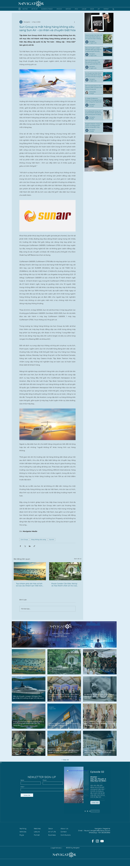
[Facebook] (93, 841)
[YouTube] (102, 841)
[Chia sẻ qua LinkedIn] (30, 546)
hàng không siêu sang (38, 539)
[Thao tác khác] (74, 22)
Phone (44, 780)
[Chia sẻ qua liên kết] (34, 546)
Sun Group (24, 539)
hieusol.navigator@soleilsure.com (97, 830)
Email (22, 786)
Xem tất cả (77, 559)
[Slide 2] (87, 811)
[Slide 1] (89, 811)
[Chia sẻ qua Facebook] (20, 546)
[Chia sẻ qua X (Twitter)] (25, 546)
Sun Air (51, 539)
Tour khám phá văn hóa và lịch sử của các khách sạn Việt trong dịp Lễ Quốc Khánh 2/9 (29, 585)
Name (22, 780)
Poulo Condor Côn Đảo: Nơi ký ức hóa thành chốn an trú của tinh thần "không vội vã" (64, 585)
